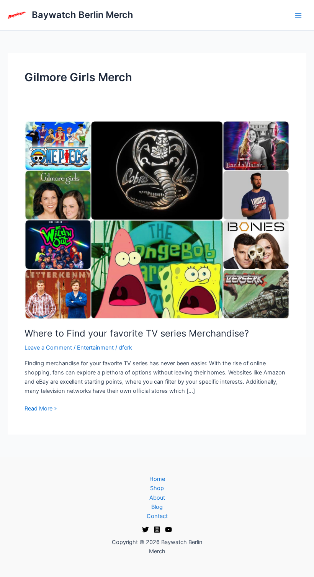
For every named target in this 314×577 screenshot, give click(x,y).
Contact (157, 516)
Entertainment (95, 347)
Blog (157, 506)
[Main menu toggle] (298, 15)
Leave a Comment (48, 347)
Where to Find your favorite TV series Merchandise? (137, 333)
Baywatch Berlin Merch (82, 14)
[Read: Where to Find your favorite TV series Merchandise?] (157, 219)
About (157, 497)
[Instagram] (157, 529)
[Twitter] (145, 529)
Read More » (41, 408)
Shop (157, 488)
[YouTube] (168, 529)
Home (157, 479)
